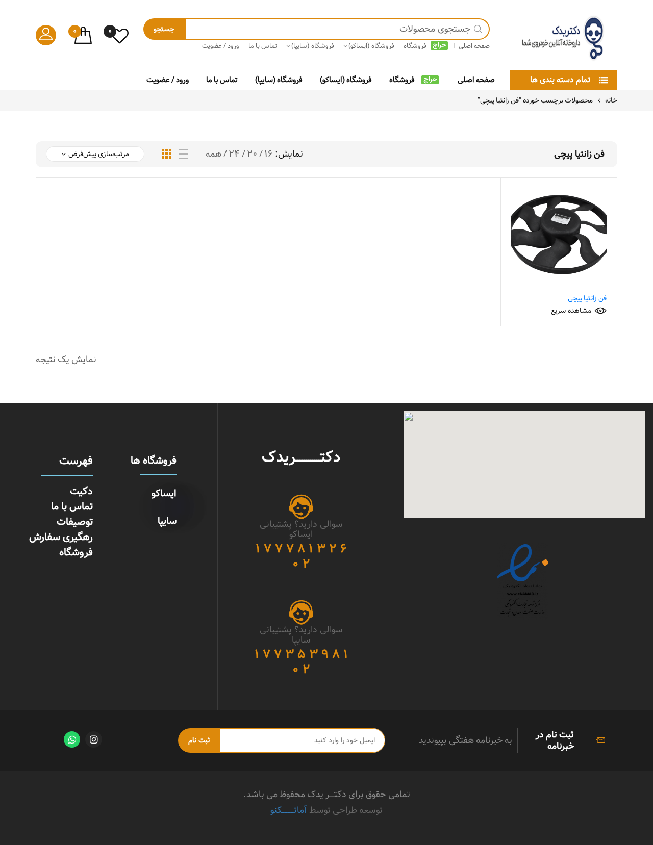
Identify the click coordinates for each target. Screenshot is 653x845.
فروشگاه (402, 79)
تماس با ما (222, 79)
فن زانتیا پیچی (587, 298)
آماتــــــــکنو (288, 810)
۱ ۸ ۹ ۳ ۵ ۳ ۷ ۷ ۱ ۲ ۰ (301, 662)
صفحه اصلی (476, 79)
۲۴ (234, 154)
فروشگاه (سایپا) (279, 79)
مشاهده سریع (571, 310)
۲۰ (252, 154)
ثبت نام (199, 740)
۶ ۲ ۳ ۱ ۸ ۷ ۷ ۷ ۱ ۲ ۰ (301, 556)
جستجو (164, 29)
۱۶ (268, 154)
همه (213, 154)
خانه (611, 100)
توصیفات (75, 522)
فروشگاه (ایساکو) (346, 79)
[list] (183, 154)
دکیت (81, 491)
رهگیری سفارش (61, 537)
